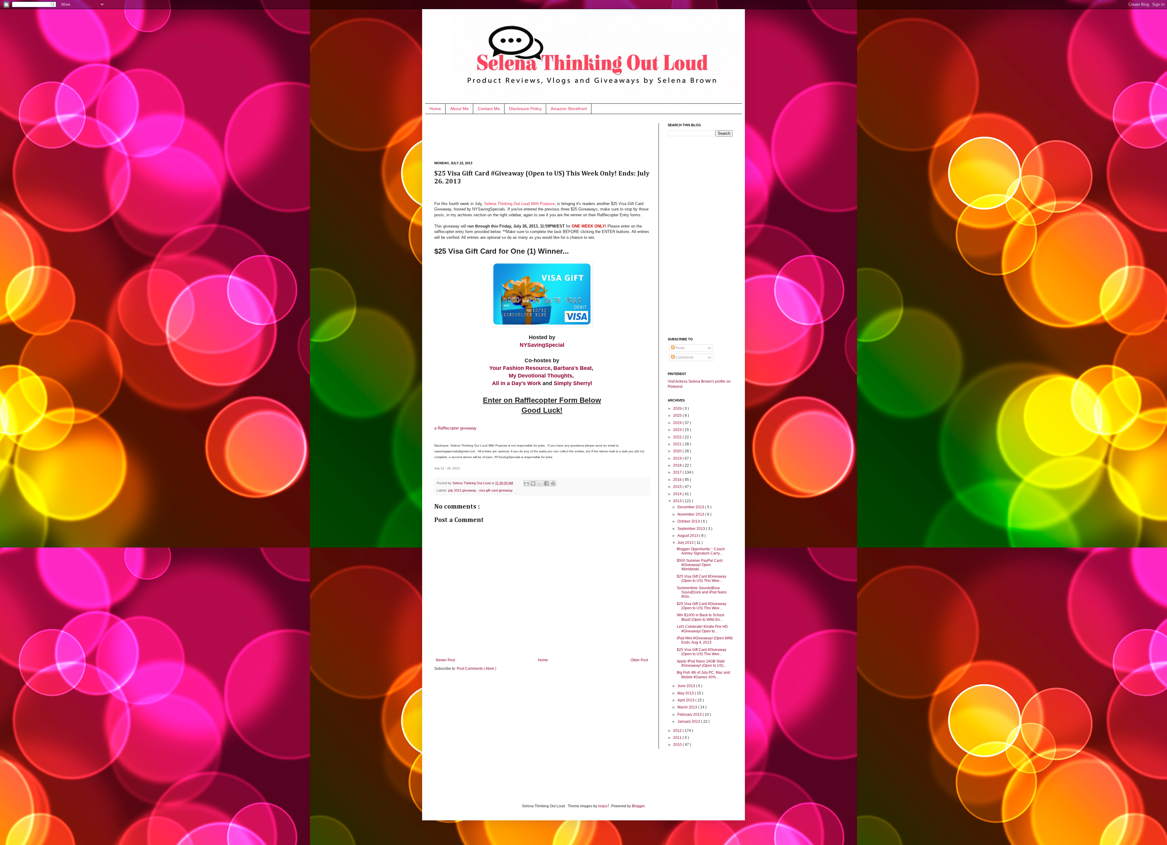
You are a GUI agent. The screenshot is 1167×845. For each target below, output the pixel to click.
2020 (678, 451)
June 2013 (686, 686)
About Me (459, 108)
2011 (678, 737)
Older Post (639, 660)
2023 (678, 430)
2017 (678, 472)
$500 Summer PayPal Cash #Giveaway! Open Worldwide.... (700, 565)
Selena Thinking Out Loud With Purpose (519, 203)
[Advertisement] (545, 137)
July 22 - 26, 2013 (447, 468)
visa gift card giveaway (496, 490)
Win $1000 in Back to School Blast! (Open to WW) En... (700, 617)
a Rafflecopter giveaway (455, 428)
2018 (678, 465)
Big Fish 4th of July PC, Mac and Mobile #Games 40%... (703, 674)
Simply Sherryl (573, 383)
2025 (678, 415)
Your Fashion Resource (519, 368)
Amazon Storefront (569, 108)
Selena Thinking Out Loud (472, 483)
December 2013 (691, 507)
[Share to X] (540, 483)
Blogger (638, 806)
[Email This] (526, 483)
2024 (678, 423)
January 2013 (689, 721)
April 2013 (686, 700)
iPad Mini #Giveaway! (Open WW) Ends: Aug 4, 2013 (705, 640)
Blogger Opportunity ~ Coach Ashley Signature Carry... (701, 551)
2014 (678, 494)
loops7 (603, 806)
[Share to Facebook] (546, 483)
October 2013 (689, 521)
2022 (678, 437)
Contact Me (489, 108)
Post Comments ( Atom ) (476, 668)
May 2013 (686, 693)
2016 (678, 480)
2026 (678, 408)
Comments (684, 357)
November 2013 (691, 514)
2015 (678, 487)
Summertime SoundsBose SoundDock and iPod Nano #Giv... (702, 592)
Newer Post (445, 660)
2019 (678, 458)
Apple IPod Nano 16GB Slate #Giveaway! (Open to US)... (701, 663)
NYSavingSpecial (542, 345)
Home (435, 108)
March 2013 (687, 707)
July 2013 (685, 543)
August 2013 (688, 536)
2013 (678, 501)
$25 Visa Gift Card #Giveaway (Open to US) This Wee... (701, 578)
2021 (678, 444)
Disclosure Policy (525, 108)
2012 (678, 731)
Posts (680, 348)
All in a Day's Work (516, 383)
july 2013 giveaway (462, 490)
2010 (678, 744)
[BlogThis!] (533, 483)
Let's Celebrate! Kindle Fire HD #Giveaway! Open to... (702, 628)
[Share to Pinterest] (553, 483)
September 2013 (691, 529)
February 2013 (690, 714)
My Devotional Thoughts (540, 376)
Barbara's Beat (572, 368)
